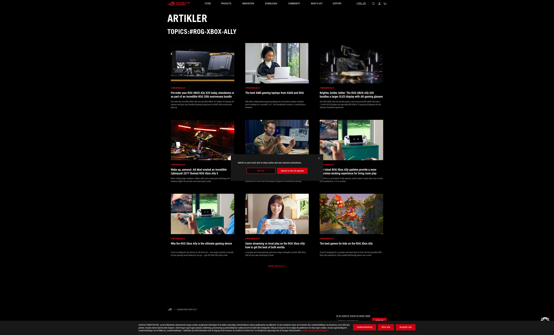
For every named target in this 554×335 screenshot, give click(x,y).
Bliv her (260, 170)
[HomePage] (169, 309)
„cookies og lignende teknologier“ (314, 330)
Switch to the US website (292, 170)
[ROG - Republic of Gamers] (178, 3)
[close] (319, 158)
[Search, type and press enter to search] (373, 3)
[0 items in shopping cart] (385, 3)
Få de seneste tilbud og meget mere (353, 316)
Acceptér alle (405, 327)
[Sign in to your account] (379, 3)
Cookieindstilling (364, 327)
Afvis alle (386, 327)
